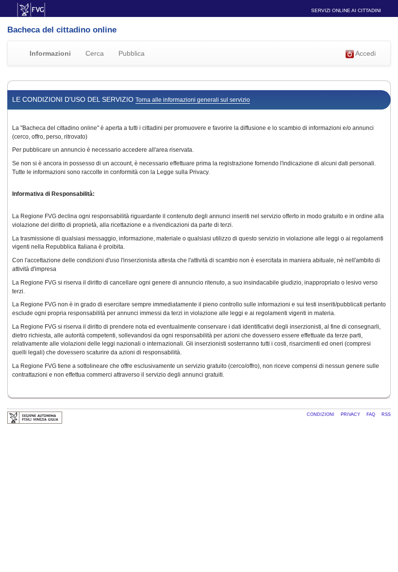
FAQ (371, 414)
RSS (386, 414)
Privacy (351, 414)
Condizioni (321, 414)
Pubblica (131, 53)
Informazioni (50, 53)
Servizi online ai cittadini (346, 10)
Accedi (365, 53)
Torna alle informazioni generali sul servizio (192, 99)
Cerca (94, 53)
